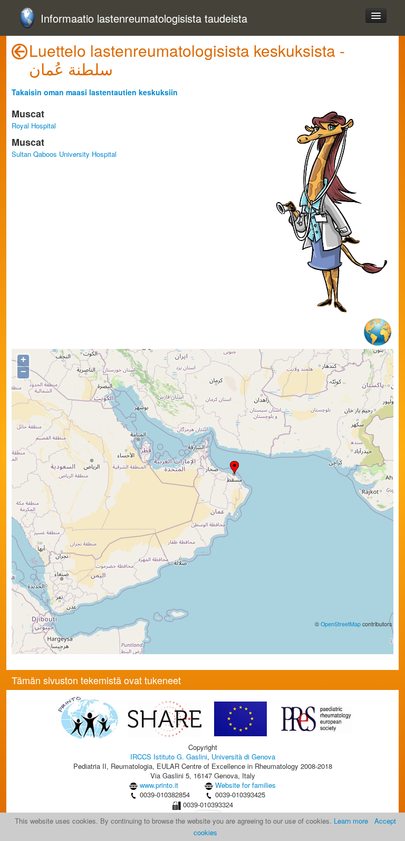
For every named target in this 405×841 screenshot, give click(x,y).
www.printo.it (159, 785)
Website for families (245, 785)
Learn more (351, 821)
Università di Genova (243, 757)
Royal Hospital (34, 126)
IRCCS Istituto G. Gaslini (168, 757)
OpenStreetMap (341, 624)
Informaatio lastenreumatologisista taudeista (144, 19)
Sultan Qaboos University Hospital (64, 154)
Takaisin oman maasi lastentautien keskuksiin (95, 92)
